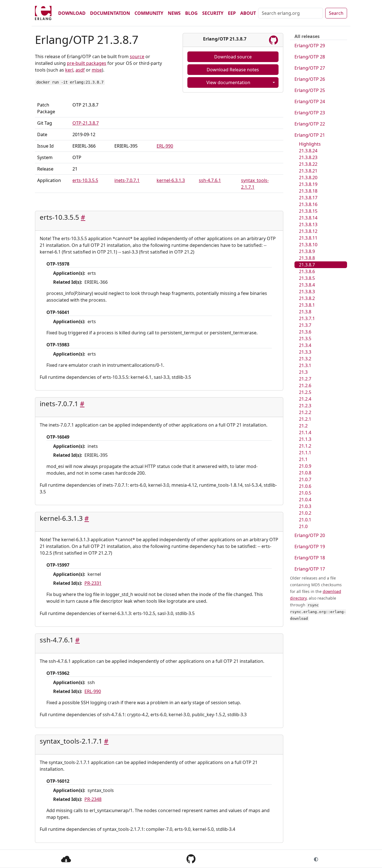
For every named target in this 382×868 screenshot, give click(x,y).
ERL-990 (165, 146)
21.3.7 (305, 325)
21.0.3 (305, 506)
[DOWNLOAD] (66, 858)
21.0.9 (305, 466)
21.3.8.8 (307, 258)
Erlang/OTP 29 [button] (309, 45)
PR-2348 (93, 799)
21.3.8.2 (307, 298)
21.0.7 (305, 479)
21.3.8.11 (308, 238)
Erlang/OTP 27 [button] (309, 68)
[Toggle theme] (316, 858)
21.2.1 (305, 419)
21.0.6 (305, 486)
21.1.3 (305, 439)
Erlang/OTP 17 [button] (309, 569)
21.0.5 (305, 493)
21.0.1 (305, 520)
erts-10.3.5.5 (85, 180)
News (174, 13)
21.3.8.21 (308, 171)
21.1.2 (305, 446)
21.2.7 (305, 379)
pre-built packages (86, 63)
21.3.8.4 (307, 285)
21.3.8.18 (308, 191)
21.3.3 (305, 352)
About (248, 13)
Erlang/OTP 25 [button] (309, 90)
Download (72, 13)
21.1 (303, 459)
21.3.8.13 (308, 224)
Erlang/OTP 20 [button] (309, 535)
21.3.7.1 (307, 318)
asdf (80, 70)
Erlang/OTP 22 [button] (309, 124)
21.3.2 (305, 359)
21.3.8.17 (308, 198)
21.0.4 (305, 499)
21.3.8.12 (308, 231)
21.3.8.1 (307, 305)
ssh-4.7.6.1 (210, 180)
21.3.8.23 (308, 157)
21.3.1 (305, 365)
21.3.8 (305, 312)
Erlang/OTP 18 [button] (309, 558)
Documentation (110, 13)
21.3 (303, 372)
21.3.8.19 (308, 184)
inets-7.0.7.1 (127, 180)
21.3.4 (305, 345)
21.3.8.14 (308, 218)
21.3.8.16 (308, 204)
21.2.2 (305, 412)
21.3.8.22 (308, 164)
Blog (191, 13)
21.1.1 (305, 453)
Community (149, 13)
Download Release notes (233, 70)
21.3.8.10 (308, 245)
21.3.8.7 (307, 265)
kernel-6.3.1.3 (171, 180)
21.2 (303, 426)
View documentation (228, 82)
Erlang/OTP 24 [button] (309, 101)
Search (336, 13)
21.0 (303, 526)
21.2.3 (305, 406)
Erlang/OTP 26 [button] (309, 79)
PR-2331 (93, 583)
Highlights (310, 144)
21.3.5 (305, 338)
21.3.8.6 (307, 271)
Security (212, 13)
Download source (233, 57)
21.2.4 (305, 399)
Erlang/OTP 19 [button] (309, 546)
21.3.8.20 (308, 177)
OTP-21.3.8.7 (85, 123)
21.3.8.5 (307, 278)
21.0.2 (305, 513)
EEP (232, 13)
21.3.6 (305, 332)
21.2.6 (305, 385)
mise (97, 70)
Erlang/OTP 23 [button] (309, 113)
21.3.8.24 (308, 151)
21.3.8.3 (307, 291)
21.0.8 (305, 473)
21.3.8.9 (307, 251)
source (137, 56)
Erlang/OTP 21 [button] (309, 135)
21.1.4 (305, 432)
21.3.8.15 (308, 211)
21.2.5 (305, 392)
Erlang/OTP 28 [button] (309, 57)
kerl (69, 70)
